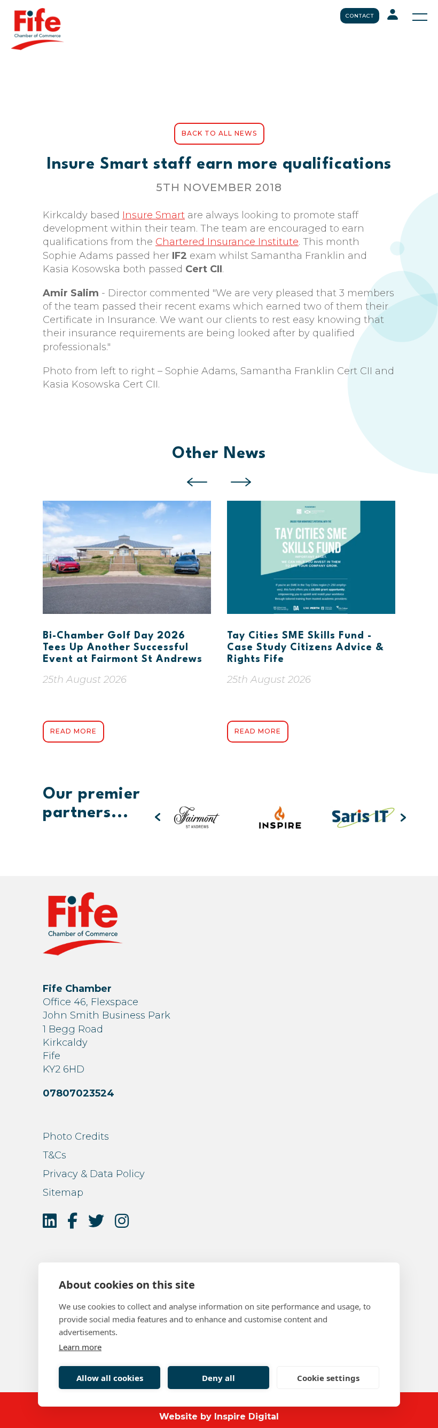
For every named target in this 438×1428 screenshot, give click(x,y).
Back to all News (219, 133)
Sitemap (63, 1192)
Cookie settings (328, 1377)
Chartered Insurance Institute (227, 242)
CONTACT (360, 15)
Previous (197, 482)
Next (241, 482)
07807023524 (78, 1093)
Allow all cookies (109, 1377)
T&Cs (54, 1155)
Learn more (80, 1347)
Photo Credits (76, 1136)
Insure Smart (153, 215)
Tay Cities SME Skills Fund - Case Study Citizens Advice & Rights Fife (305, 647)
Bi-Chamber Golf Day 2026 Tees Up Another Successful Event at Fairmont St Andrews (122, 647)
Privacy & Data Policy (94, 1174)
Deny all (218, 1377)
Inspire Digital (246, 1416)
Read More (73, 731)
